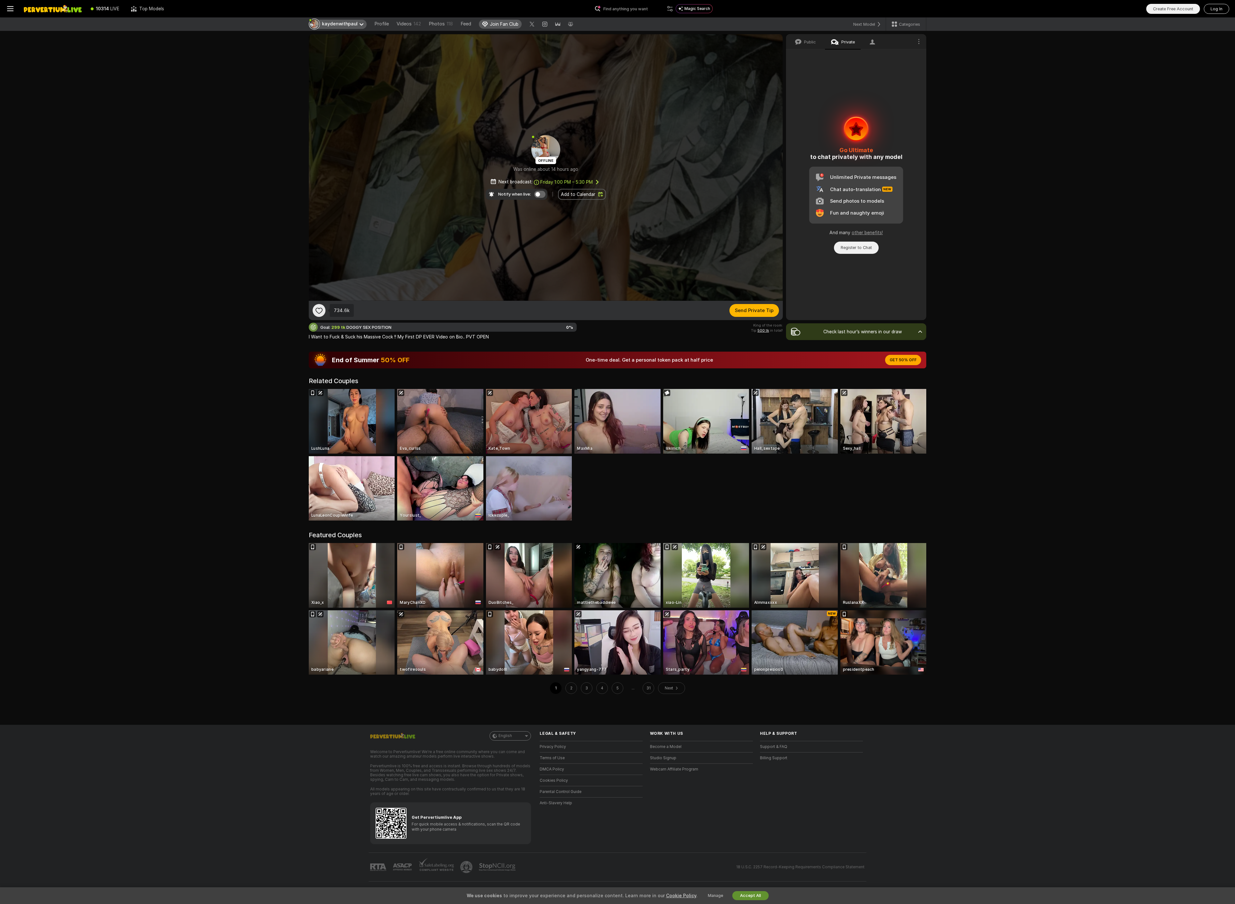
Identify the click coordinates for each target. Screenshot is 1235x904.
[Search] (669, 8)
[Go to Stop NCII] (498, 867)
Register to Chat (856, 247)
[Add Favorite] (319, 310)
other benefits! (867, 232)
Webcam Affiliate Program (674, 769)
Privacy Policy (553, 746)
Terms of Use (552, 758)
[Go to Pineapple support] (467, 867)
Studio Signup (663, 758)
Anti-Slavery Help (556, 803)
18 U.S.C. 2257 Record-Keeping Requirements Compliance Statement (800, 867)
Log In (1216, 8)
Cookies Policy (554, 780)
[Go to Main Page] (53, 8)
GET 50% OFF (903, 360)
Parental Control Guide (560, 791)
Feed (466, 24)
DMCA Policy (552, 769)
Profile (381, 24)
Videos (409, 24)
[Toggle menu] (10, 8)
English (505, 735)
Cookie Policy (681, 895)
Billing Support (773, 758)
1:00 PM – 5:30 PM (566, 182)
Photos (441, 24)
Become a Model (666, 746)
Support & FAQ (773, 746)
